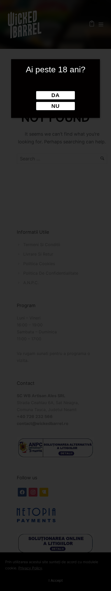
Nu (55, 106)
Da (55, 95)
